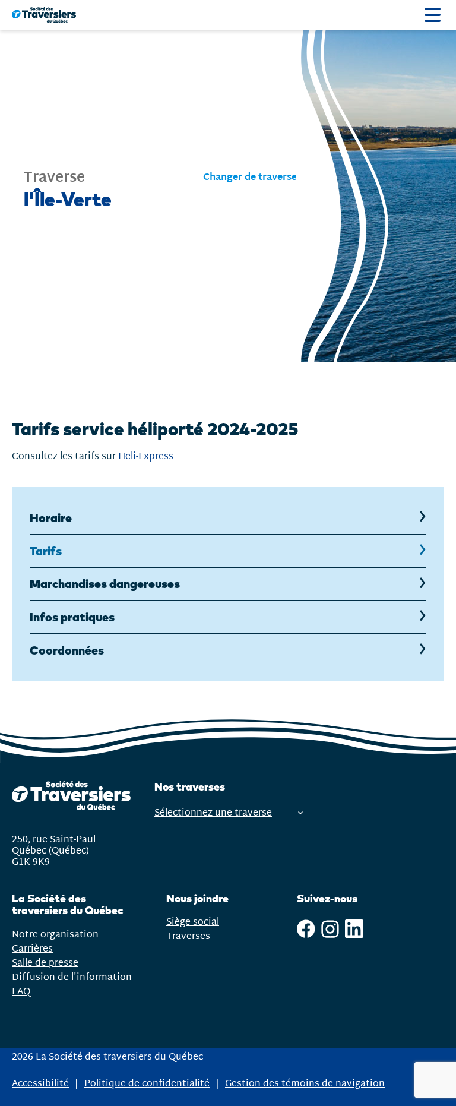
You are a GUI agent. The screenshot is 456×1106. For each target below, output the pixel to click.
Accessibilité (40, 1083)
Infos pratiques (72, 616)
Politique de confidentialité (147, 1083)
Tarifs (55, 555)
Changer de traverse (250, 178)
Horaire (51, 517)
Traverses (188, 936)
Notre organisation (55, 934)
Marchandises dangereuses (105, 583)
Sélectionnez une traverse (213, 812)
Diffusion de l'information (72, 977)
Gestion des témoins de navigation (305, 1084)
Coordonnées (67, 650)
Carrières (32, 948)
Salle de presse (45, 963)
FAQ (21, 991)
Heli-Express (145, 456)
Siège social (192, 922)
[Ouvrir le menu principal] (432, 15)
